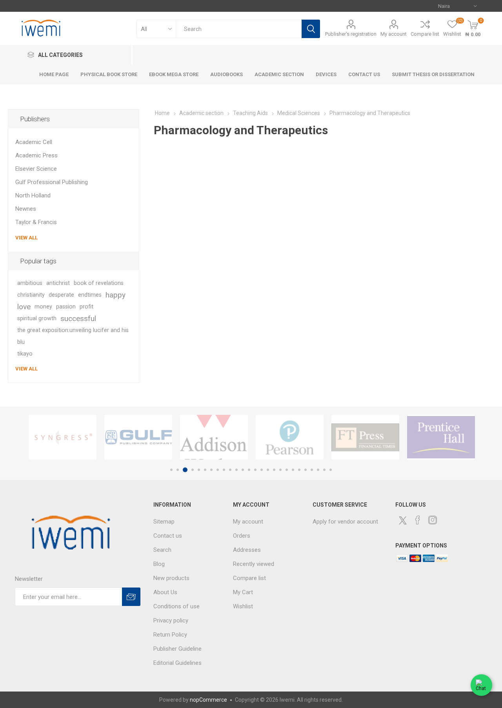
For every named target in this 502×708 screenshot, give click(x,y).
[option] (62, 437)
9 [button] (224, 470)
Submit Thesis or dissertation (433, 74)
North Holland (33, 195)
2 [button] (177, 470)
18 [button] (280, 470)
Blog (159, 563)
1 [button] (171, 470)
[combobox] (239, 29)
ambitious (29, 283)
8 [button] (217, 470)
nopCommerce (208, 700)
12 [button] (243, 470)
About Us (165, 592)
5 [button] (199, 470)
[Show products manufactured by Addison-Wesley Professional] (214, 437)
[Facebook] (417, 520)
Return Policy (170, 634)
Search (311, 29)
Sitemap (164, 521)
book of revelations (99, 283)
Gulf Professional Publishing (51, 182)
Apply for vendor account (345, 521)
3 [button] (185, 469)
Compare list (425, 34)
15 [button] (261, 470)
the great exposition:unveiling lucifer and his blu (73, 336)
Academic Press (36, 155)
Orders (241, 535)
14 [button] (255, 470)
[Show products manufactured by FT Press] (365, 437)
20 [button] (293, 470)
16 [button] (268, 470)
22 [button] (305, 470)
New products (171, 578)
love (24, 306)
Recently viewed (253, 563)
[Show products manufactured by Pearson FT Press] (290, 437)
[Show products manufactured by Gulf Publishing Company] (138, 437)
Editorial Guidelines (177, 662)
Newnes (25, 208)
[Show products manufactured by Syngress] (62, 437)
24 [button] (318, 470)
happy (115, 294)
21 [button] (299, 470)
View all (26, 238)
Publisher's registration (350, 34)
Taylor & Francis (36, 222)
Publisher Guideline (177, 648)
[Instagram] (432, 520)
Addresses (247, 549)
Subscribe (131, 597)
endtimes (90, 295)
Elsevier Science (36, 168)
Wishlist (243, 606)
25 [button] (324, 470)
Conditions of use (176, 606)
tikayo (25, 353)
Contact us (167, 535)
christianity (31, 295)
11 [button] (236, 470)
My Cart (243, 592)
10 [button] (230, 470)
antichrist (58, 283)
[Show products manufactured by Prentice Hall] (441, 437)
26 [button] (330, 470)
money (43, 306)
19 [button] (287, 470)
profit (86, 306)
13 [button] (249, 470)
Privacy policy (170, 620)
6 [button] (205, 470)
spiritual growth (36, 318)
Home (162, 113)
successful (78, 318)
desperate (61, 295)
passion (66, 306)
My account (393, 34)
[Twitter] (403, 520)
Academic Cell (33, 142)
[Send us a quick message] (481, 686)
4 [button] (192, 470)
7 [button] (211, 470)
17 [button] (274, 470)
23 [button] (312, 470)
